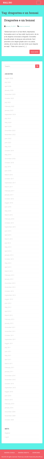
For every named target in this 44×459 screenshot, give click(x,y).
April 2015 (8, 235)
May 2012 (8, 307)
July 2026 (8, 82)
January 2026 (9, 90)
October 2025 (9, 98)
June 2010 (8, 396)
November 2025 (10, 94)
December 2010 (10, 375)
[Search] (37, 66)
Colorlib (26, 457)
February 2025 (9, 106)
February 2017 (9, 191)
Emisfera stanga (9, 453)
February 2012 (9, 319)
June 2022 (8, 138)
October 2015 (9, 223)
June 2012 (8, 303)
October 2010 (9, 384)
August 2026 (9, 78)
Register (7, 433)
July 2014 (8, 243)
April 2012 (8, 311)
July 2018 (8, 167)
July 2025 (8, 102)
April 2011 (8, 359)
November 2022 (10, 134)
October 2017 (9, 179)
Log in (7, 437)
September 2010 (10, 388)
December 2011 (10, 327)
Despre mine (36, 453)
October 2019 (9, 151)
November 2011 (10, 331)
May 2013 (8, 263)
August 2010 (9, 392)
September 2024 (10, 114)
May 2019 (8, 155)
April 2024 (8, 126)
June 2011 (8, 351)
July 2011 (8, 347)
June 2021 (8, 142)
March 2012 (9, 315)
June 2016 (8, 207)
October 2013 (9, 259)
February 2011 (9, 367)
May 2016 (8, 211)
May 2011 (8, 355)
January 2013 (9, 279)
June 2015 (8, 231)
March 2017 (9, 187)
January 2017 (9, 195)
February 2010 (9, 404)
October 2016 (9, 199)
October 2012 (9, 291)
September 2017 (10, 183)
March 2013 (9, 271)
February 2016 (9, 219)
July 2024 (8, 118)
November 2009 (10, 416)
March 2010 (9, 400)
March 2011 (9, 363)
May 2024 (8, 122)
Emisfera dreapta (23, 453)
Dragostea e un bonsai (19, 20)
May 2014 (8, 247)
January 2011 (9, 371)
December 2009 (10, 412)
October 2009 (9, 420)
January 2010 (9, 408)
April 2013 (8, 267)
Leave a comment (24, 26)
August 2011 (9, 343)
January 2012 (9, 323)
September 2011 (10, 339)
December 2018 (10, 159)
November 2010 (10, 380)
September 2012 (10, 295)
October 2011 (9, 335)
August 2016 (9, 203)
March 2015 (9, 239)
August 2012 (9, 299)
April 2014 (8, 251)
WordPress (39, 457)
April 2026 (8, 86)
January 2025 (9, 110)
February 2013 (9, 275)
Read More (34, 52)
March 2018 (9, 175)
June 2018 (8, 171)
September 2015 (10, 227)
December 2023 (10, 130)
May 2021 (8, 147)
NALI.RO (7, 2)
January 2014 (9, 255)
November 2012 (10, 287)
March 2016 (9, 215)
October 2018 (9, 163)
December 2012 (10, 283)
